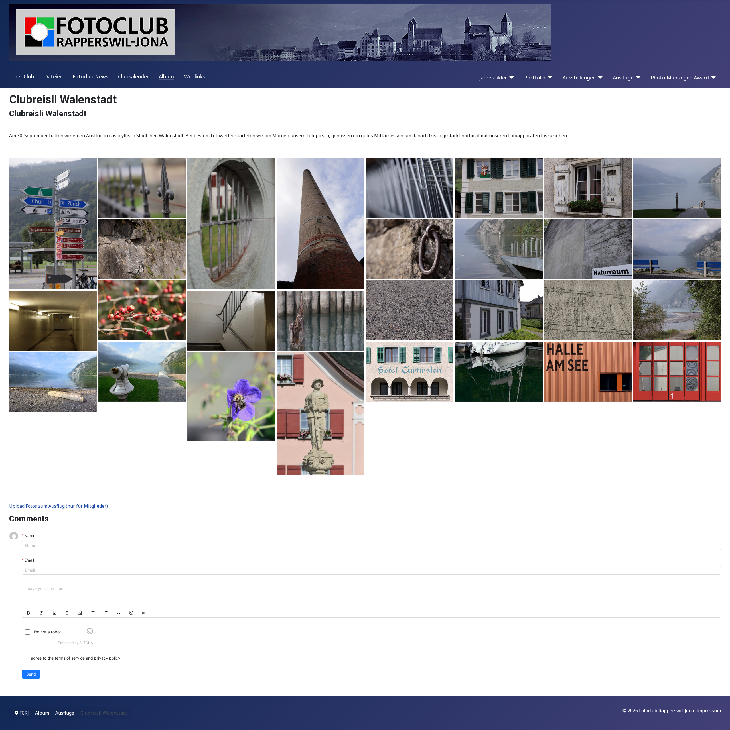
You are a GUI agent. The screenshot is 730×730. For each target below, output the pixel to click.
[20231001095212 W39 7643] (142, 249)
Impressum (708, 710)
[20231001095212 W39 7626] (410, 187)
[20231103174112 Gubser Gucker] (142, 372)
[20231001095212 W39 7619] (320, 223)
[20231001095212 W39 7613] (142, 187)
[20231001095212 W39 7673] (499, 310)
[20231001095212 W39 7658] (588, 249)
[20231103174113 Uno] (677, 372)
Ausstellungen (579, 77)
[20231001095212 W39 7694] (231, 320)
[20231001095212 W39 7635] (588, 187)
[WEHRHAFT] (320, 413)
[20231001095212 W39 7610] (53, 223)
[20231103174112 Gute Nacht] (410, 372)
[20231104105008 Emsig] (231, 396)
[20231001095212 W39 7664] (142, 310)
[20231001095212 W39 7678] (588, 310)
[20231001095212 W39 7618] (231, 223)
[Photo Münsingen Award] (712, 77)
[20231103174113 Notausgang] (588, 372)
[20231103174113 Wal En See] (53, 382)
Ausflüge (623, 77)
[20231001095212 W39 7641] (677, 187)
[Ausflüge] (637, 77)
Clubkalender (133, 76)
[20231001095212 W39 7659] (677, 249)
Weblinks (194, 76)
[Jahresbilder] (510, 77)
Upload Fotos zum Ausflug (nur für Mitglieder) (58, 506)
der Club (24, 76)
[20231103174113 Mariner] (499, 372)
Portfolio (535, 77)
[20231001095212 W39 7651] (499, 249)
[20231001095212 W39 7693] (53, 320)
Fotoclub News (90, 76)
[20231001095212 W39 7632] (499, 187)
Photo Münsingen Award (680, 77)
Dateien (53, 76)
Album (166, 76)
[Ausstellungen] (599, 77)
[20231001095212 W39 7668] (410, 310)
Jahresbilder (493, 77)
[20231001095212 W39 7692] (677, 310)
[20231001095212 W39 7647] (410, 249)
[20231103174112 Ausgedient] (320, 320)
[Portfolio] (549, 77)
